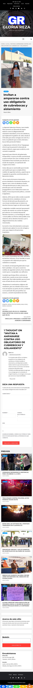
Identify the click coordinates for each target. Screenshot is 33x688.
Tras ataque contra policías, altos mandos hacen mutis (15, 498)
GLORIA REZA (16, 27)
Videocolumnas (16, 5)
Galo (9, 352)
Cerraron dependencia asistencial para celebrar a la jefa (15, 473)
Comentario (6, 393)
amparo (10, 304)
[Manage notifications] (29, 684)
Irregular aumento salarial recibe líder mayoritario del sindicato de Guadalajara (15, 577)
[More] (17, 122)
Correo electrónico (21, 414)
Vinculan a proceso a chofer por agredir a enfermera (18, 318)
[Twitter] (7, 122)
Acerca (15, 674)
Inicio (4, 3)
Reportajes (9, 3)
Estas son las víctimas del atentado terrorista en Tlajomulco (16, 524)
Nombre (5, 412)
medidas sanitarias (7, 306)
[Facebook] (4, 122)
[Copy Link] (14, 122)
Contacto (20, 674)
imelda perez (24, 304)
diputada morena (16, 304)
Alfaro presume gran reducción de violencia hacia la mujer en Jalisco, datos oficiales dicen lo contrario (16, 604)
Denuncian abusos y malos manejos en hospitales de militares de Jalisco (16, 550)
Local (22, 3)
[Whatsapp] (10, 122)
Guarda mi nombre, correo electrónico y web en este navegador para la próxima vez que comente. (16, 435)
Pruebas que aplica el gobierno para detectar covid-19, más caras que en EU (15, 312)
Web (3, 423)
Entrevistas (16, 3)
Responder (12, 379)
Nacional (27, 3)
